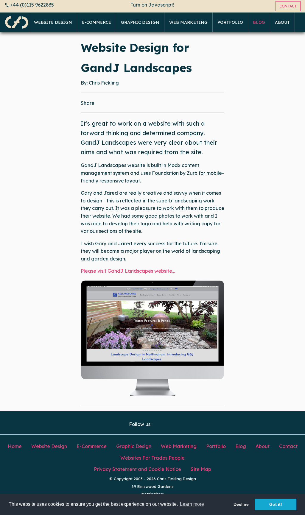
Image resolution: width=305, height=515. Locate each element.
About (282, 22)
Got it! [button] (275, 504)
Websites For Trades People (152, 458)
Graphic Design (140, 22)
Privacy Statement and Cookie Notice (137, 469)
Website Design (53, 22)
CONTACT (288, 6)
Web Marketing (188, 22)
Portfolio (230, 22)
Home (15, 446)
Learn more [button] (192, 504)
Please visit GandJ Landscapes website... (128, 271)
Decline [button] (241, 504)
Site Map (201, 469)
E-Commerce (96, 22)
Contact (288, 446)
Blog (259, 22)
